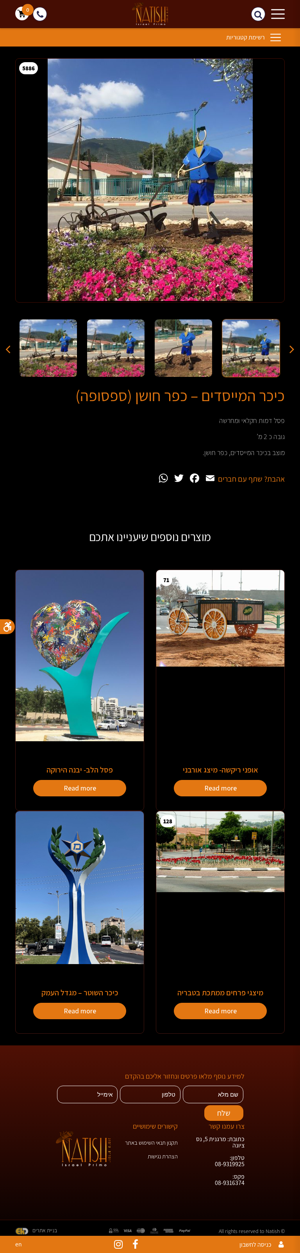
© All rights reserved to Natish (252, 1231)
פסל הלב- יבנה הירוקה (79, 770)
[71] (220, 664)
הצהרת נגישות (163, 1156)
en (18, 1244)
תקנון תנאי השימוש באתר (151, 1142)
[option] (150, 186)
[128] (220, 890)
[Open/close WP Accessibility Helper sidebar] (7, 626)
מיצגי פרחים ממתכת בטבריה (220, 993)
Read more (220, 787)
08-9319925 (230, 1164)
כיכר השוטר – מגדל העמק (79, 993)
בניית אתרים (44, 1230)
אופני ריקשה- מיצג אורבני (220, 770)
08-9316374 (230, 1183)
